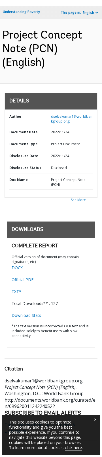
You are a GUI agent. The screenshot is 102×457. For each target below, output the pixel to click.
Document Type (23, 144)
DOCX (17, 267)
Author (15, 116)
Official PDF (22, 279)
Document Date (23, 132)
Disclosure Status (25, 167)
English (88, 12)
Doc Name (18, 179)
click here (73, 447)
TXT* (16, 291)
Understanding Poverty (21, 11)
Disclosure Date (23, 155)
